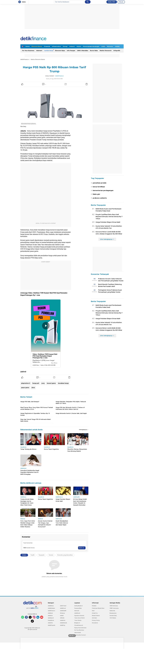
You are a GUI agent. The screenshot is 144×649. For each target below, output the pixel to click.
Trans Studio (77, 620)
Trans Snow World (79, 618)
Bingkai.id (77, 622)
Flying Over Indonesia (80, 627)
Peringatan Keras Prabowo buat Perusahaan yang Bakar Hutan (110, 291)
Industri (72, 46)
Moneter (110, 46)
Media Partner (96, 615)
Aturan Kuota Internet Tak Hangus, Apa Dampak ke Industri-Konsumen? (45, 523)
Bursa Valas (94, 50)
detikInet (50, 613)
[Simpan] (86, 84)
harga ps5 (35, 383)
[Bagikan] (65, 84)
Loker (103, 46)
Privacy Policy (96, 620)
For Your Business (28, 50)
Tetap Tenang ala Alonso (28, 449)
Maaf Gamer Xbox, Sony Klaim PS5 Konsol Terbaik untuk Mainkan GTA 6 (36, 408)
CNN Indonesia (114, 605)
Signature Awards (79, 615)
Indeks (117, 46)
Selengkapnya (83, 429)
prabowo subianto (100, 198)
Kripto (79, 46)
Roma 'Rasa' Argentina (51, 449)
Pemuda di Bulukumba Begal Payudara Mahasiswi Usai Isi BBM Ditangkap (29, 472)
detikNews (51, 605)
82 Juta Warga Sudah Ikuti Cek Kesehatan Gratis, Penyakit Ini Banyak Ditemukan (80, 502)
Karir (93, 610)
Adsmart (39, 50)
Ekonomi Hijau (60, 50)
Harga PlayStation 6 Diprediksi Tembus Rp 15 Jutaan (35, 414)
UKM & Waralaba (82, 50)
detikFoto (62, 620)
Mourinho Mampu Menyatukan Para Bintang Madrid (77, 450)
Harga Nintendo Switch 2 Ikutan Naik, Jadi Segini (71, 413)
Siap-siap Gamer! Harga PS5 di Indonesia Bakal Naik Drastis (35, 420)
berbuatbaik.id (78, 605)
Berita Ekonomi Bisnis (38, 59)
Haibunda (112, 610)
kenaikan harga (63, 383)
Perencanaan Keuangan (91, 46)
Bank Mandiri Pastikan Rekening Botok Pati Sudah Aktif (110, 285)
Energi (65, 46)
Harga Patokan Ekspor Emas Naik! (63, 500)
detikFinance (24, 59)
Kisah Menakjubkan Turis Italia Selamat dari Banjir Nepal (62, 523)
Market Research (105, 50)
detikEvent (77, 613)
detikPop (62, 625)
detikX (62, 615)
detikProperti (51, 625)
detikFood (63, 608)
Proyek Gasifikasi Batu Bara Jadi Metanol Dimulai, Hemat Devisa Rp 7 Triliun (109, 217)
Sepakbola (51, 620)
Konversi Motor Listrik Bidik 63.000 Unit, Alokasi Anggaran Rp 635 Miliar (109, 233)
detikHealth (63, 610)
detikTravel (63, 605)
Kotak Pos (95, 613)
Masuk (121, 2)
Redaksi (94, 605)
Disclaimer (95, 622)
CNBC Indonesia (114, 608)
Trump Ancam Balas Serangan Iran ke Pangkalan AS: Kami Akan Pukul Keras (27, 502)
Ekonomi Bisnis (37, 46)
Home (27, 46)
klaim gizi (96, 194)
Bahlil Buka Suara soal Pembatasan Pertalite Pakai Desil (108, 210)
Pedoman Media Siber (98, 608)
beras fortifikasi (99, 187)
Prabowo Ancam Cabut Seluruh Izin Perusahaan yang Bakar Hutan (110, 280)
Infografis (116, 50)
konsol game (51, 383)
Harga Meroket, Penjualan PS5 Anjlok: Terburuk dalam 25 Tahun (71, 402)
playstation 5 (25, 383)
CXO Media (113, 618)
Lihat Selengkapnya (106, 239)
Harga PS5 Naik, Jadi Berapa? (29, 401)
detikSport (51, 618)
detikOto (50, 622)
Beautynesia (113, 613)
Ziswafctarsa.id (78, 625)
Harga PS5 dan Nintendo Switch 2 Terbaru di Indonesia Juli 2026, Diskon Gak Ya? (70, 408)
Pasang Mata (78, 608)
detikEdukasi (51, 608)
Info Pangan (71, 50)
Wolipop (62, 613)
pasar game (25, 387)
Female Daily (113, 615)
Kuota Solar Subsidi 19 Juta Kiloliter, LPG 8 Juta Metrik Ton (109, 227)
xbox (33, 387)
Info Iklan (94, 618)
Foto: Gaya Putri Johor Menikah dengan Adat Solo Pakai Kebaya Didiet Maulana (27, 523)
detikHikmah (63, 622)
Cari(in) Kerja (48, 50)
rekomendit (77, 632)
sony (43, 383)
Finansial (47, 46)
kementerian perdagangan (103, 190)
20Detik (62, 618)
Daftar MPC (111, 2)
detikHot (50, 615)
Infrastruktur (56, 46)
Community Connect (80, 635)
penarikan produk (99, 183)
